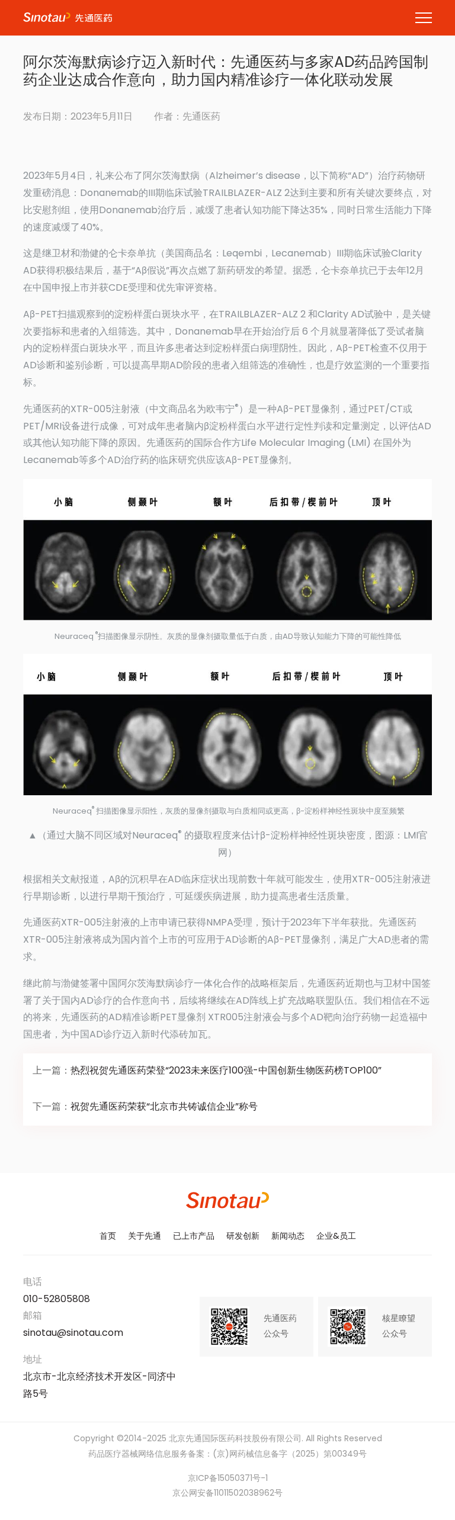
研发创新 (242, 1236)
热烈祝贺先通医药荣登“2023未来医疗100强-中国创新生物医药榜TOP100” (226, 1071)
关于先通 (144, 1236)
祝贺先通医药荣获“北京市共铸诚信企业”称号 (164, 1107)
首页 (108, 1236)
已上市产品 (193, 1236)
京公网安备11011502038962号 (227, 1493)
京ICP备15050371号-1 (228, 1478)
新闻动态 (288, 1236)
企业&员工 (336, 1236)
